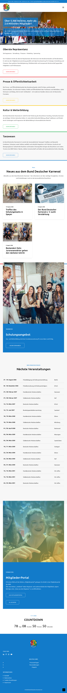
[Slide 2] (33, 43)
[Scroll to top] (63, 689)
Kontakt (6, 675)
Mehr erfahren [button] (15, 345)
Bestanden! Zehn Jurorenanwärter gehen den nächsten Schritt (17, 250)
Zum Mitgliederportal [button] (15, 595)
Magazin (34, 667)
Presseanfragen (34, 662)
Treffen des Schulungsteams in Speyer (14, 212)
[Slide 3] (34, 43)
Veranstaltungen (34, 665)
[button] (63, 7)
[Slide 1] (31, 43)
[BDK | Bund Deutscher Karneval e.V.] (6, 7)
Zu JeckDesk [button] (12, 602)
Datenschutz (8, 678)
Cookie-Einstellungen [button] (10, 680)
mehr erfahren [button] (10, 71)
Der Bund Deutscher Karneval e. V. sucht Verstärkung (47, 212)
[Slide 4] (36, 43)
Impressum (7, 682)
